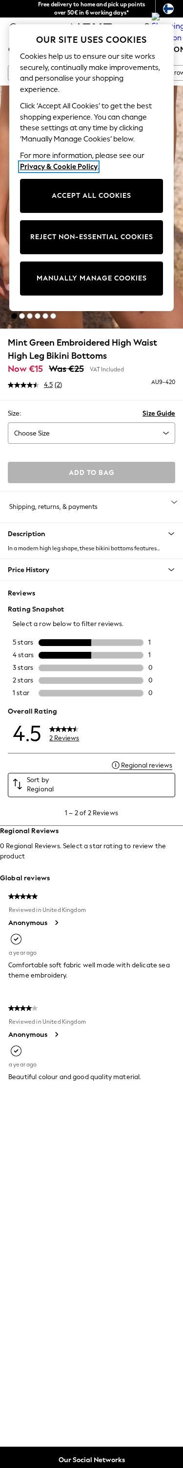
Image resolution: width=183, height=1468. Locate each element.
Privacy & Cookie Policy (59, 166)
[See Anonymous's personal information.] (56, 922)
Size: (14, 413)
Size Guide (158, 413)
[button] (14, 316)
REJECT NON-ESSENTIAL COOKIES (91, 237)
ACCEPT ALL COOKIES (91, 196)
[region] (91, 167)
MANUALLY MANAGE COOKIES (92, 278)
